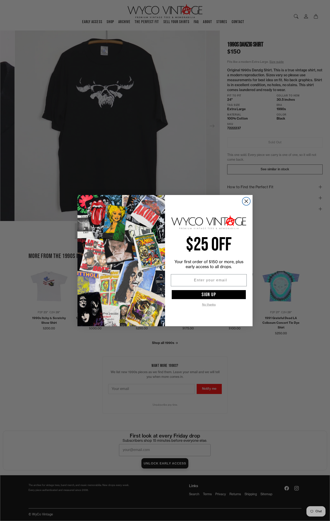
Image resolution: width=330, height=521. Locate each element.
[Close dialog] (246, 201)
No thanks (209, 304)
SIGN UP (209, 294)
